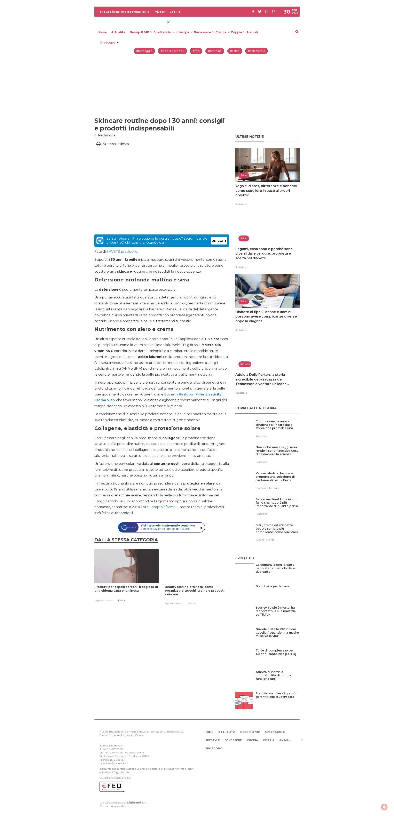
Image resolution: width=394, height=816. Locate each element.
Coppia (236, 32)
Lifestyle (182, 32)
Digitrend (119, 772)
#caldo (234, 51)
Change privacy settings (114, 806)
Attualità (118, 32)
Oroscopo (107, 42)
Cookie (175, 11)
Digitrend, (99, 600)
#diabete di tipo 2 (172, 51)
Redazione (241, 204)
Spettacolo (162, 32)
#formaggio (144, 51)
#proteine (215, 51)
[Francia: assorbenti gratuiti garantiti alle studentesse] (278, 702)
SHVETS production (123, 252)
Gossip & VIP (139, 32)
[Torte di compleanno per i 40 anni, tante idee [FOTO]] (278, 659)
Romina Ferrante (265, 539)
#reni (196, 51)
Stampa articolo (116, 144)
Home (102, 32)
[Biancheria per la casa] (273, 595)
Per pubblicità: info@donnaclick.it (123, 11)
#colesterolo (256, 51)
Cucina (220, 32)
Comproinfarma (162, 507)
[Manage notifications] (384, 807)
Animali (252, 32)
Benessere (202, 32)
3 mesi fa (108, 600)
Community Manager (267, 488)
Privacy (159, 11)
